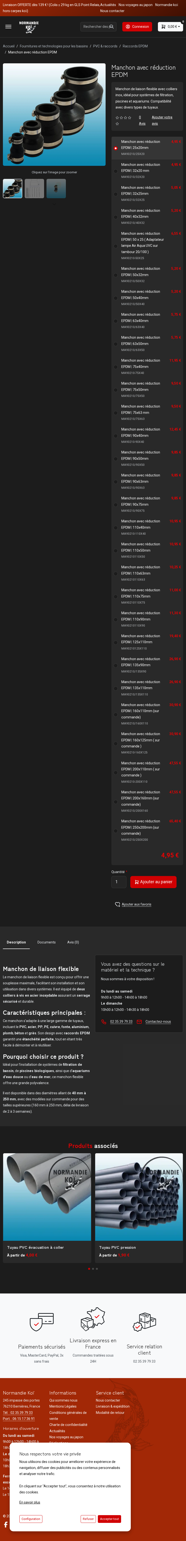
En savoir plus (29, 1502)
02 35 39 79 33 (121, 1021)
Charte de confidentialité (68, 1425)
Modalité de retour (110, 1413)
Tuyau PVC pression (117, 1247)
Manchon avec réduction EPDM (140, 148)
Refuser (88, 1519)
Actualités (108, 5)
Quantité (118, 872)
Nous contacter (112, 11)
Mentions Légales (63, 1406)
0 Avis (142, 120)
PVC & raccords (105, 46)
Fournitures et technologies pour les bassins (54, 46)
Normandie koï (166, 5)
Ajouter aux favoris (136, 904)
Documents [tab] (47, 942)
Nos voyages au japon (136, 5)
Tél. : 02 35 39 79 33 (18, 1413)
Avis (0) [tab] (73, 942)
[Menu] (8, 26)
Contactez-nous (158, 1021)
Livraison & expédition (113, 1406)
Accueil (9, 46)
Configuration (31, 1519)
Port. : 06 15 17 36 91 (19, 1419)
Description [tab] (16, 942)
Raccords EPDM (135, 46)
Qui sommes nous (63, 1400)
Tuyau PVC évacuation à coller (35, 1247)
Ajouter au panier (155, 881)
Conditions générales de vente (68, 1416)
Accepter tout (109, 1519)
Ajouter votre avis (162, 120)
